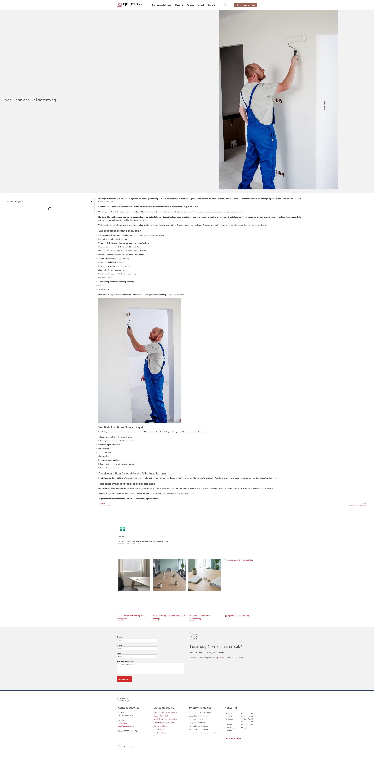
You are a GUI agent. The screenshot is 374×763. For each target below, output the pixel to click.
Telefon (119, 645)
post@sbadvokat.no (126, 726)
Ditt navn (120, 637)
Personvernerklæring (233, 738)
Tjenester (190, 5)
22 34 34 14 (224, 657)
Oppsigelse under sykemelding (236, 615)
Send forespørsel (124, 679)
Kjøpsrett (179, 5)
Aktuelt (201, 5)
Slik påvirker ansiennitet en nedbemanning (199, 617)
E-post (119, 653)
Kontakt (211, 5)
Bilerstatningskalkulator (161, 5)
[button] (225, 4)
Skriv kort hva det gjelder (126, 661)
